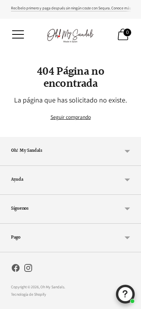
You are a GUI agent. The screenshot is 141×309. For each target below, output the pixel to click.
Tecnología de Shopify (28, 294)
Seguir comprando (71, 116)
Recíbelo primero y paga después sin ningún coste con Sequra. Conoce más (71, 8)
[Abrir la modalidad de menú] (18, 34)
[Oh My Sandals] (70, 34)
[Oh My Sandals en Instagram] (28, 269)
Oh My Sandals (52, 286)
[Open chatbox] (125, 294)
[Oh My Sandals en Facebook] (15, 269)
